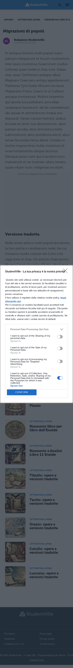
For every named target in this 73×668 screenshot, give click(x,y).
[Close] (66, 272)
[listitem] (36, 329)
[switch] (60, 336)
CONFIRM (21, 392)
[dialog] (36, 334)
